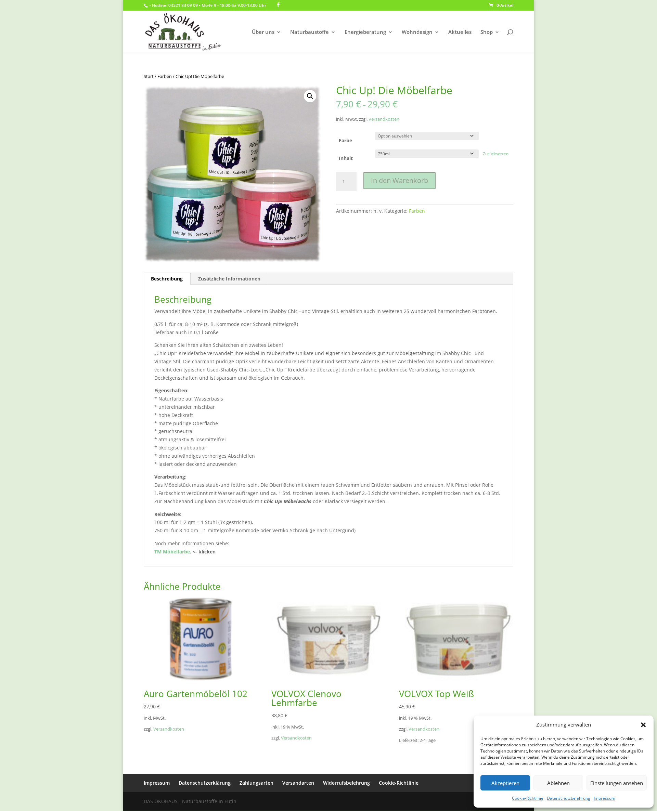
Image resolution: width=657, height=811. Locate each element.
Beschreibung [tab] (167, 278)
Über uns (263, 32)
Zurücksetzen (495, 153)
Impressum (604, 798)
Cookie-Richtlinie (527, 798)
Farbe (345, 140)
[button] (643, 724)
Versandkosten (384, 119)
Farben (164, 76)
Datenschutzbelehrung (568, 798)
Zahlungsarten (256, 783)
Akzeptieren (505, 783)
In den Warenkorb (399, 180)
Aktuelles (460, 32)
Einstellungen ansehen (616, 783)
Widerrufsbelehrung (346, 783)
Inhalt (346, 158)
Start (149, 76)
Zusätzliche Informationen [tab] (229, 278)
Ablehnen (558, 783)
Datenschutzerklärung (205, 783)
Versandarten (298, 783)
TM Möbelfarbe (172, 551)
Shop (486, 32)
